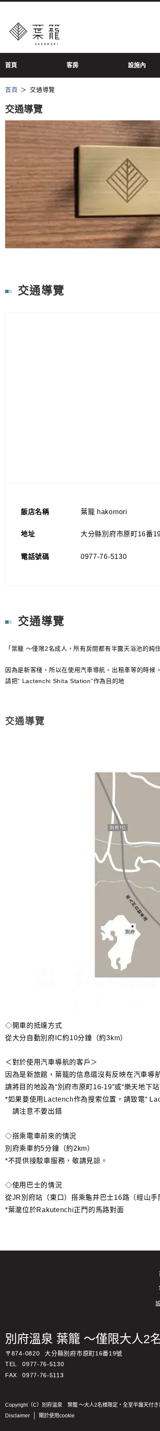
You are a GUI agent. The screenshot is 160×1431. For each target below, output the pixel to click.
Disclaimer (17, 1416)
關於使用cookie (57, 1416)
